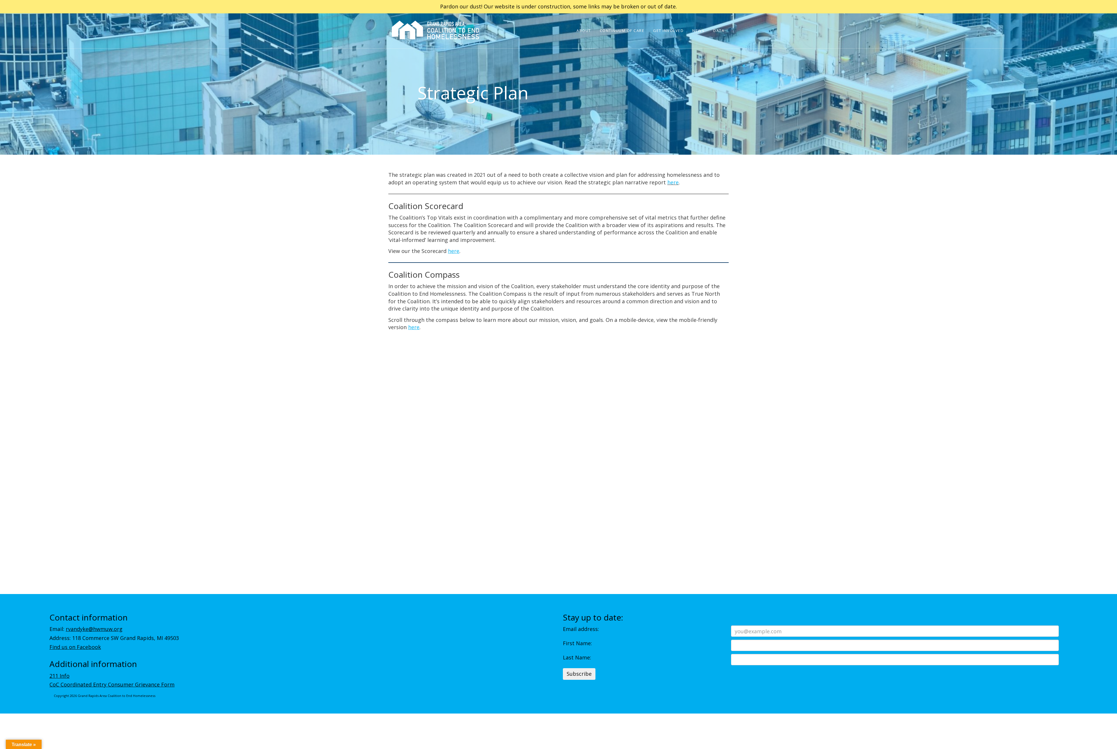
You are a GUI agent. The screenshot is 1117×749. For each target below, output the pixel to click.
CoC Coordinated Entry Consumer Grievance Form (112, 684)
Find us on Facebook (75, 646)
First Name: (577, 643)
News (698, 30)
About (584, 30)
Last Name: (577, 657)
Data (718, 30)
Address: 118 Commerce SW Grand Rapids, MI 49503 (114, 637)
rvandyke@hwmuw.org (94, 628)
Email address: (581, 628)
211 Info (59, 675)
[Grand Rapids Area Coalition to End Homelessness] (435, 38)
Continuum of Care (622, 30)
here (673, 182)
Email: (85, 628)
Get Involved (668, 30)
